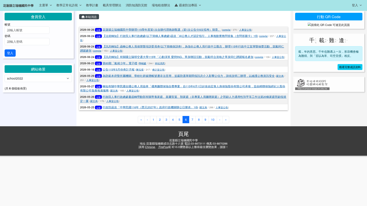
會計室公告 (158, 69)
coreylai (226, 29)
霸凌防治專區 (188, 5)
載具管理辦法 (112, 5)
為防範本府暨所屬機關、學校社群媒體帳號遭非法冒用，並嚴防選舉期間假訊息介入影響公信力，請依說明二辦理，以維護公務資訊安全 (189, 76)
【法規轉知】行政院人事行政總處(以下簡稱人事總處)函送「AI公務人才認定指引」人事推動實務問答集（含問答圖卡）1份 (180, 36)
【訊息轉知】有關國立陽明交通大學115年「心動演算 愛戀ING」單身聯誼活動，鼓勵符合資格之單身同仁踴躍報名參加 (178, 57)
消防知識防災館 (136, 5)
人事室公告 (245, 29)
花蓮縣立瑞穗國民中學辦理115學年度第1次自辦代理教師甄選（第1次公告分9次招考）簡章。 (162, 29)
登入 (355, 5)
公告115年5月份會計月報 (119, 69)
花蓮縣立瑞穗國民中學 (18, 5)
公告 (98, 29)
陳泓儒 (140, 69)
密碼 (7, 36)
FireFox (163, 147)
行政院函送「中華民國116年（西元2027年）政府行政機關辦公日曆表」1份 (150, 107)
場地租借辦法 (161, 5)
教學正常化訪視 (67, 5)
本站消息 (90, 17)
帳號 (7, 24)
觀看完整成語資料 (350, 67)
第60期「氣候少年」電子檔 (120, 63)
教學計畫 (92, 5)
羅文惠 (280, 76)
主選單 (43, 5)
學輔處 (142, 63)
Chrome (150, 147)
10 (212, 119)
